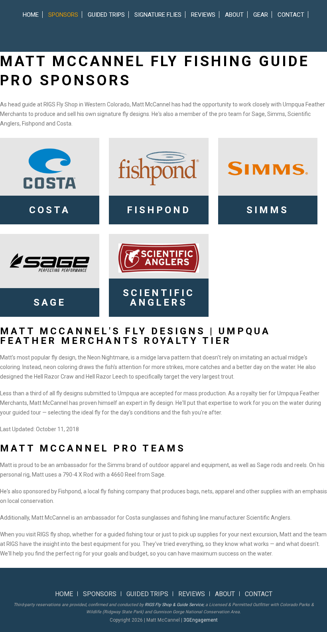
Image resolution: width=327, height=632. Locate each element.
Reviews (203, 14)
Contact (291, 14)
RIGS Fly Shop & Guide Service (174, 604)
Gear (260, 14)
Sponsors (63, 14)
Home (31, 14)
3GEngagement (200, 620)
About (234, 14)
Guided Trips (106, 14)
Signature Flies (157, 14)
